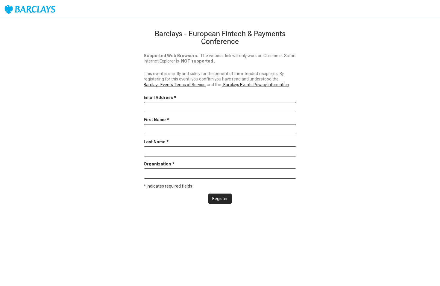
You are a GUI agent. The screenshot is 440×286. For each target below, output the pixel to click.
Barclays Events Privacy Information (256, 84)
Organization (159, 164)
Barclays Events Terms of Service (175, 84)
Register (220, 198)
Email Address (160, 97)
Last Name (156, 141)
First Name (156, 119)
